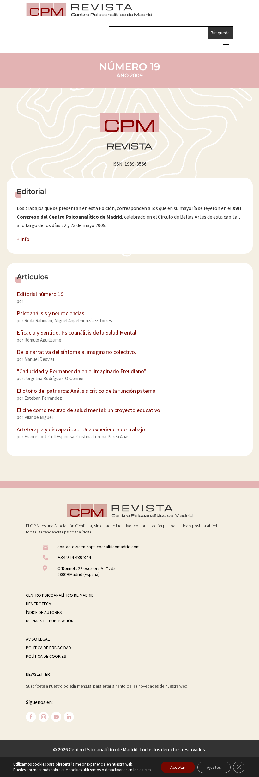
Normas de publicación (50, 621)
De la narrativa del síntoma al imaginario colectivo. (76, 351)
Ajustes (214, 767)
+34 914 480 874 (74, 557)
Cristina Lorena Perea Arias (103, 437)
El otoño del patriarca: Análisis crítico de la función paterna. (87, 390)
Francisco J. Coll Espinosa (49, 437)
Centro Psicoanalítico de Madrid (60, 595)
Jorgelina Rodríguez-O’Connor (54, 378)
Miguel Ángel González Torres (83, 321)
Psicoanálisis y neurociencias (50, 313)
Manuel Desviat (39, 359)
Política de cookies (46, 656)
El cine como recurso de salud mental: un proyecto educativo (88, 410)
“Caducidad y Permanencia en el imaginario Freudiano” (82, 371)
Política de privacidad (48, 648)
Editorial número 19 (40, 294)
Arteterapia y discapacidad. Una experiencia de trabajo (81, 429)
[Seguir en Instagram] (44, 717)
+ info (23, 239)
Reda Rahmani (38, 321)
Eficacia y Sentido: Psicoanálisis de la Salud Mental (76, 332)
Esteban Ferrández (43, 398)
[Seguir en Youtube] (56, 717)
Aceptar (177, 767)
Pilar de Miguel (38, 417)
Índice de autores (44, 612)
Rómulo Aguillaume (42, 340)
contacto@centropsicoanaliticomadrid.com (98, 547)
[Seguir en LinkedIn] (69, 717)
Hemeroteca (38, 604)
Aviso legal (38, 639)
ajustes (145, 770)
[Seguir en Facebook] (31, 717)
